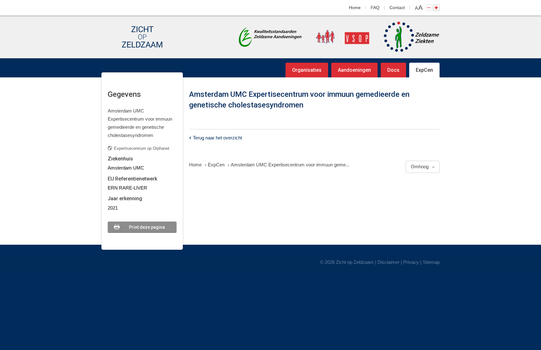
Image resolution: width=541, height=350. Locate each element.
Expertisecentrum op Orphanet (141, 148)
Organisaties (307, 70)
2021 (113, 208)
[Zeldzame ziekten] (405, 36)
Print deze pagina (147, 227)
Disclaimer (388, 262)
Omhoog (420, 166)
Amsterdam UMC (126, 167)
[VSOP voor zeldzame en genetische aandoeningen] (336, 36)
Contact (397, 7)
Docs (393, 70)
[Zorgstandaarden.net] (270, 36)
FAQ (375, 7)
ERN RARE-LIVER (127, 188)
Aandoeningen (354, 70)
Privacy (411, 262)
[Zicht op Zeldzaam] (142, 36)
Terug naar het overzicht (217, 137)
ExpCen (424, 70)
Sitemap (431, 262)
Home (355, 7)
